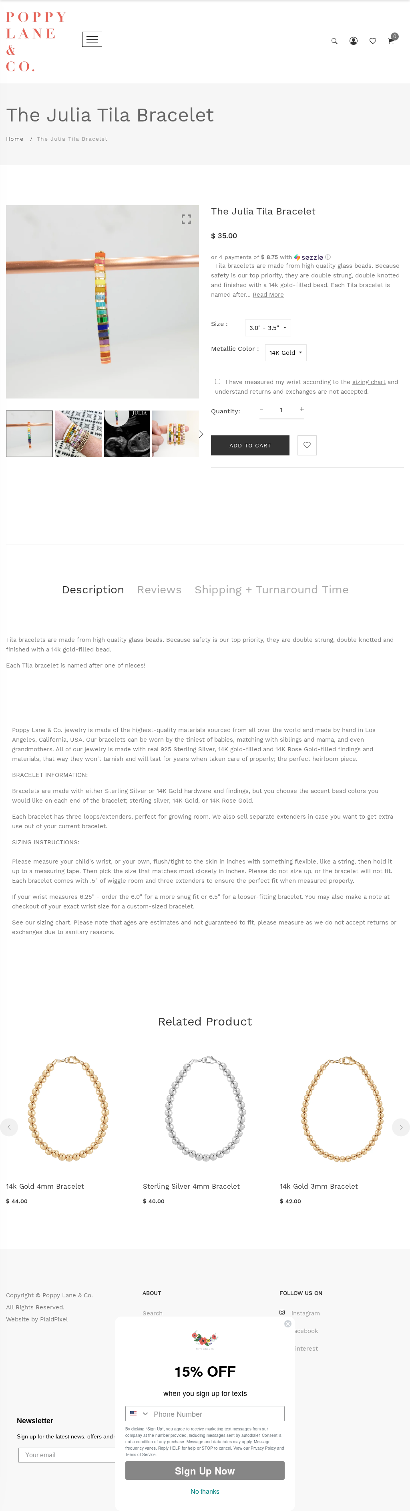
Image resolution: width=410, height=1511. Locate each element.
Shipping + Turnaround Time (272, 589)
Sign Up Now (205, 1470)
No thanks (205, 1491)
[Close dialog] (288, 1324)
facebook (304, 1331)
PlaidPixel (54, 1319)
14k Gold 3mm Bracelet (319, 1186)
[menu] (92, 39)
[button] (307, 257)
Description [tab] (93, 589)
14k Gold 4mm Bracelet (45, 1186)
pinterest (304, 1348)
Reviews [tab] (159, 589)
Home (15, 139)
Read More (268, 294)
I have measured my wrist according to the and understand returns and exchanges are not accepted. (306, 386)
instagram (305, 1313)
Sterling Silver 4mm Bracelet (191, 1186)
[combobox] (138, 1413)
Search (153, 1313)
